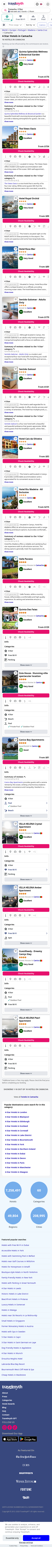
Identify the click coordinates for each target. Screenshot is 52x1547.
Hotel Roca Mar (27, 248)
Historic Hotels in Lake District (15, 1293)
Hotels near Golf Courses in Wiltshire (18, 1261)
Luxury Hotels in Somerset (13, 1304)
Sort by (29, 25)
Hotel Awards (8, 1404)
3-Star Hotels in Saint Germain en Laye (19, 1342)
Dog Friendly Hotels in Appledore (16, 1348)
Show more (25, 665)
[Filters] (4, 25)
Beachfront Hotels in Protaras (15, 1299)
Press (4, 1396)
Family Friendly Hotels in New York (17, 1277)
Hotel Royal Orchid (29, 198)
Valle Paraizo (26, 558)
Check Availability (26, 81)
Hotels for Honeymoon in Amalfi (16, 1266)
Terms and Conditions (37, 1545)
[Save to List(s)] (15, 51)
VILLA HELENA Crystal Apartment (30, 825)
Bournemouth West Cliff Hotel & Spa (18, 1369)
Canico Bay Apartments (31, 739)
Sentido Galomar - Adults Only (32, 301)
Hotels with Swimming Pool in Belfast (18, 1256)
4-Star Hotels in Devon (15, 1158)
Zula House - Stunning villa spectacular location (33, 675)
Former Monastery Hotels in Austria (17, 1326)
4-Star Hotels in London (16, 1112)
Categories (7, 1400)
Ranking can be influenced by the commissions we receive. (25, 44)
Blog (4, 1407)
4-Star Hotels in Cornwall (16, 1130)
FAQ (4, 1411)
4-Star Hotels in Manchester (18, 1167)
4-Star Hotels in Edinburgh (17, 1121)
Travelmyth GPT (9, 1418)
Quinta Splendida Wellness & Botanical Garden (33, 53)
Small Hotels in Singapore (13, 1321)
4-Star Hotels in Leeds (11, 1288)
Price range (14, 25)
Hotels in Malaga (9, 1310)
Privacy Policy (24, 1545)
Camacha (40, 565)
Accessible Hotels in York (13, 1250)
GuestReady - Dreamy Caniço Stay (30, 953)
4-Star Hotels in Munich (12, 1353)
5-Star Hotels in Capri (11, 1337)
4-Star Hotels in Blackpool (17, 1117)
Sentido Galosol (27, 369)
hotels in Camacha (29, 1097)
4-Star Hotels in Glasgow (16, 1172)
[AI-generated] (17, 94)
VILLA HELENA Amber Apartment (30, 889)
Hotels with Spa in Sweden (13, 1331)
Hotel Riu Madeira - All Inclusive (31, 491)
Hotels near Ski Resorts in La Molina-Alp (19, 1315)
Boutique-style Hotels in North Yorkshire (19, 1272)
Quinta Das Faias (28, 609)
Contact (5, 1414)
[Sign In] (47, 4)
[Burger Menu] (4, 4)
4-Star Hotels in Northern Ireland (20, 1149)
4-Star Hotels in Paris (14, 1163)
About (5, 1393)
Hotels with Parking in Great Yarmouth (19, 1283)
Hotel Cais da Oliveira (30, 438)
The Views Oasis (27, 128)
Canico (42, 25)
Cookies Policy (13, 1545)
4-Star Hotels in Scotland (16, 1126)
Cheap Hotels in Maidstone (14, 1375)
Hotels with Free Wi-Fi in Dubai (15, 1245)
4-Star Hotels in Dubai (15, 1153)
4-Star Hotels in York (14, 1144)
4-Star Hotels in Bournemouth (19, 1140)
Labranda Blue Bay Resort (13, 1364)
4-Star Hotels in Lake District (18, 1135)
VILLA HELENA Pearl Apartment (29, 1019)
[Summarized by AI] (18, 111)
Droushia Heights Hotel (12, 1358)
